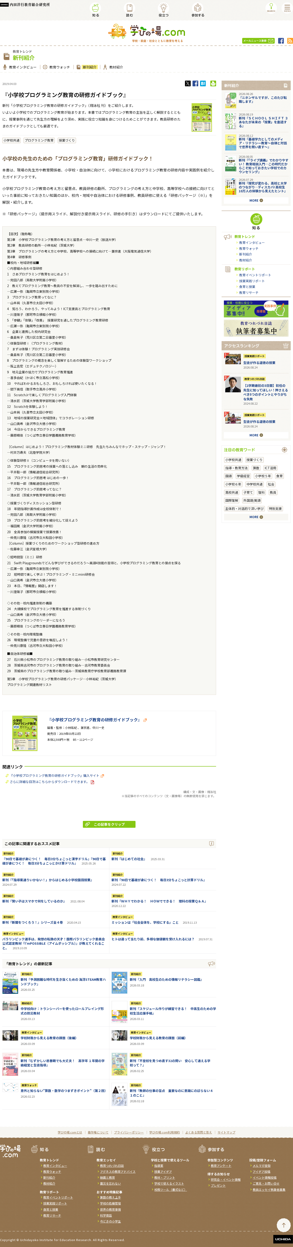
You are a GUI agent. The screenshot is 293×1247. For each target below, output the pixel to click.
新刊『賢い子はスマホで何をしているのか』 (34, 901)
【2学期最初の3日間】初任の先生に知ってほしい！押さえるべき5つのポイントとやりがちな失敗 (265, 392)
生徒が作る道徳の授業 (259, 362)
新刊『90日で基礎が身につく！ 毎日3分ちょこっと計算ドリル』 (158, 880)
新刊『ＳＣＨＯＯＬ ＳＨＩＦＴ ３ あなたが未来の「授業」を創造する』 (265, 122)
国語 (228, 476)
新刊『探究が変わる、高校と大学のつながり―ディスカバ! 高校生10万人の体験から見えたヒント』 (263, 187)
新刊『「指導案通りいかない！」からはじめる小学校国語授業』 (48, 880)
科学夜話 (106, 1215)
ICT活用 (270, 468)
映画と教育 (107, 1177)
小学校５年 (263, 476)
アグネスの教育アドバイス (118, 1171)
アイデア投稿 (261, 1171)
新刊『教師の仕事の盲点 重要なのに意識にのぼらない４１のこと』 (171, 1092)
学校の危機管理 (110, 1203)
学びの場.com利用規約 (164, 1132)
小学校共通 (11, 140)
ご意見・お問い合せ (266, 1183)
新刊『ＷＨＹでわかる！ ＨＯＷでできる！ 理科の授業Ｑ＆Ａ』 (159, 901)
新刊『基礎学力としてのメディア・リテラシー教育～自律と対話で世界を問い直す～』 (263, 143)
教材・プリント (164, 1177)
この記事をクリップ (109, 824)
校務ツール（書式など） (170, 1189)
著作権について (98, 1132)
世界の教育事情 (110, 1209)
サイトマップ (226, 1132)
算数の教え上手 (110, 1197)
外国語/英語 (251, 500)
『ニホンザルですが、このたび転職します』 (263, 99)
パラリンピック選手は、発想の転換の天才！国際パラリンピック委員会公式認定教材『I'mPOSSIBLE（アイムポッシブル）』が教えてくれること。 (53, 943)
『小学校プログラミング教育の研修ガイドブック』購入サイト (54, 775)
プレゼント (218, 1185)
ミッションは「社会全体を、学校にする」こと (145, 922)
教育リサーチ (248, 292)
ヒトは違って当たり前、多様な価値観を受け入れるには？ (153, 939)
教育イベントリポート (255, 275)
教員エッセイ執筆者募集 (269, 1189)
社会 (271, 484)
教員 (273, 492)
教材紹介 (116, 67)
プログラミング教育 (39, 140)
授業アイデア (163, 1171)
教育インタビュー (23, 67)
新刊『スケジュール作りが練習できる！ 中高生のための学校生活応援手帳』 (173, 1010)
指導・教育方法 (236, 468)
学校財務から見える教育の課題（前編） (158, 1038)
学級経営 (243, 476)
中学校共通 (255, 484)
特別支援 (275, 508)
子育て (248, 492)
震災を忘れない (110, 1183)
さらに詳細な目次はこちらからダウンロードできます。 (50, 781)
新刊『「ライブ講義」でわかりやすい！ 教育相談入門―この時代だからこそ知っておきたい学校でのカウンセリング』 (263, 166)
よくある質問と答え (198, 1132)
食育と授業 (247, 286)
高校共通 (231, 492)
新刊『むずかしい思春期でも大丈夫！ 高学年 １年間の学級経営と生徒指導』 (63, 1063)
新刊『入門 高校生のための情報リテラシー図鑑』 (166, 979)
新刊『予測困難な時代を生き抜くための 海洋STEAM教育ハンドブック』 (63, 981)
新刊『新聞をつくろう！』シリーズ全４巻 (32, 922)
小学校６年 (233, 484)
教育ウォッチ (59, 67)
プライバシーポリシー (129, 1132)
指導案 (158, 1165)
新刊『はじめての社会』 (129, 859)
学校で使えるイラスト (169, 1183)
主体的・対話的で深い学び (244, 508)
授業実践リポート (252, 281)
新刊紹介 (90, 67)
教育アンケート (221, 1165)
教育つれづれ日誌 (254, 379)
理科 (261, 492)
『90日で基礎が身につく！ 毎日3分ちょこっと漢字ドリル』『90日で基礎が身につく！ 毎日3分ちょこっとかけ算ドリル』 (54, 861)
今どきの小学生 (110, 1221)
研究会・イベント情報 (226, 1179)
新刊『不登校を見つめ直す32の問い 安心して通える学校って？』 (170, 1063)
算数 (256, 468)
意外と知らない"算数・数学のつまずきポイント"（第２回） (64, 1090)
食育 (279, 476)
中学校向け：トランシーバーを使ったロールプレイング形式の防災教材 (62, 1010)
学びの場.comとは (70, 1132)
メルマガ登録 (262, 1165)
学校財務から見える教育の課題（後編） (49, 1038)
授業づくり (67, 140)
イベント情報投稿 (265, 1177)
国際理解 (231, 500)
